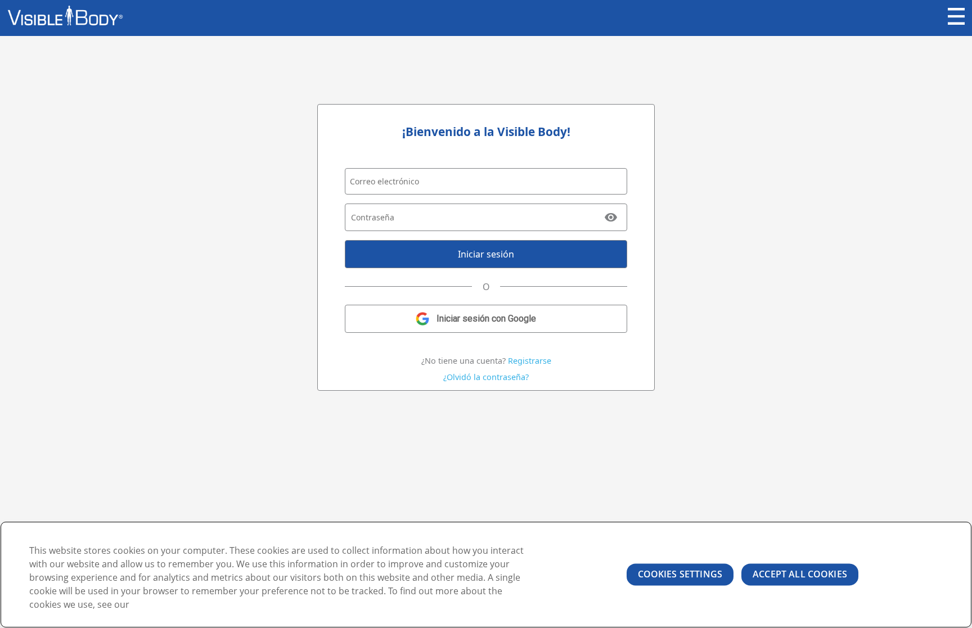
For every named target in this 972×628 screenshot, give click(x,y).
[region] (486, 574)
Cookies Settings (680, 574)
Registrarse (529, 360)
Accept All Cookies (800, 574)
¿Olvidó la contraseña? (486, 377)
